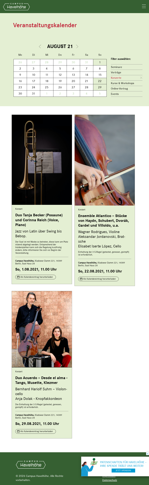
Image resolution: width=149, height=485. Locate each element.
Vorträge (116, 72)
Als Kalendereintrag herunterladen (36, 277)
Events (115, 94)
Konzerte (116, 77)
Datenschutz (109, 480)
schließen (147, 453)
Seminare (116, 67)
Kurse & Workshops (122, 83)
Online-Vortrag (119, 88)
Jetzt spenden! (123, 470)
